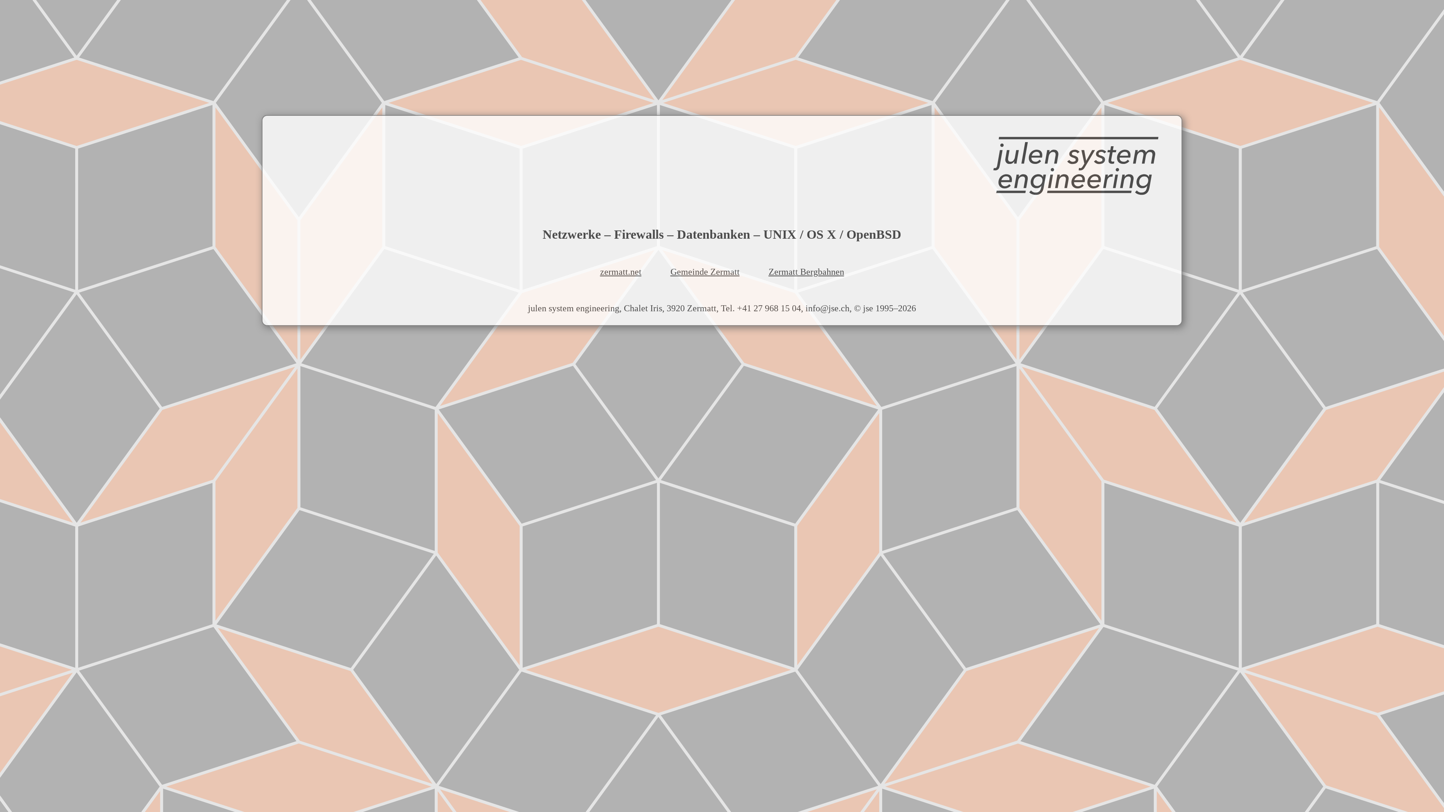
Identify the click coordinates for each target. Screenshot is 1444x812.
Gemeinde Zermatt (705, 272)
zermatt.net (621, 272)
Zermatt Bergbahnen (806, 272)
